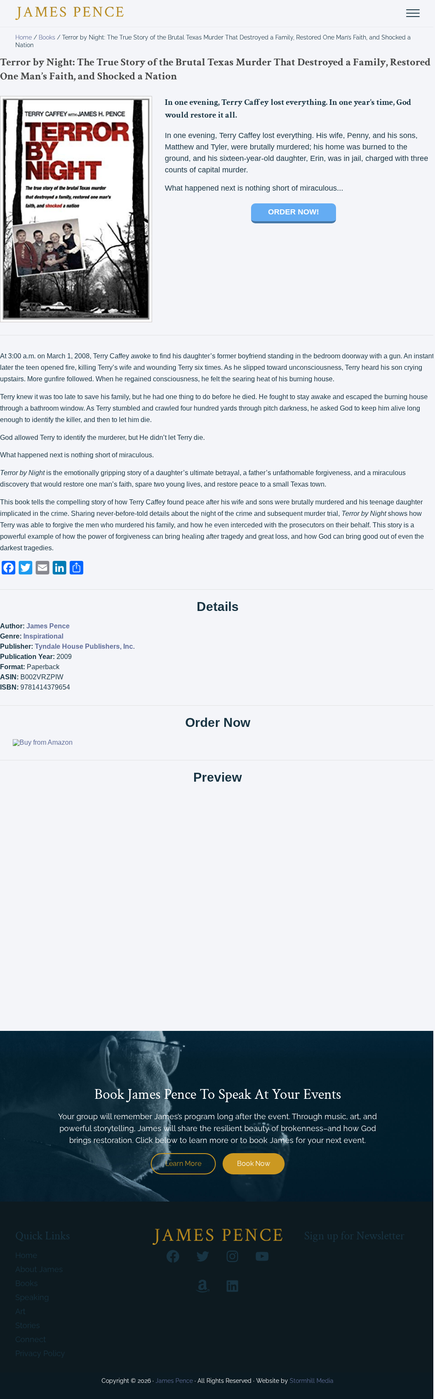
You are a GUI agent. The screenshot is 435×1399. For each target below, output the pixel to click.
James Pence (48, 626)
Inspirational (43, 636)
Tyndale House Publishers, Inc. (85, 646)
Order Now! (293, 212)
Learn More (183, 1164)
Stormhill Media (311, 1380)
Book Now (253, 1164)
